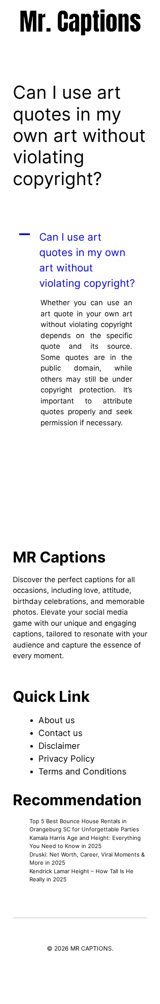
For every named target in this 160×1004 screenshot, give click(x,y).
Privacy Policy (66, 759)
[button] (80, 260)
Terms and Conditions (82, 771)
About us (56, 720)
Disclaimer (59, 746)
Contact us (60, 733)
